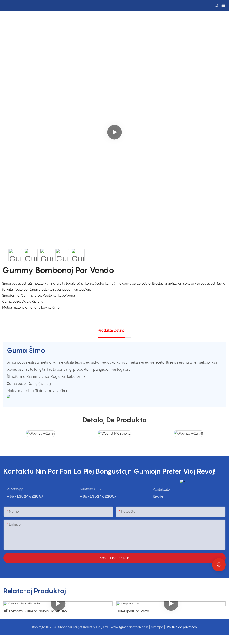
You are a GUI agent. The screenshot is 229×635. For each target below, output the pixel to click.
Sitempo (157, 627)
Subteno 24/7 (90, 489)
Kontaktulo (161, 489)
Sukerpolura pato (132, 611)
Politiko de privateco (181, 627)
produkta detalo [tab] (111, 330)
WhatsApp (15, 489)
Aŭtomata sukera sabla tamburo (35, 611)
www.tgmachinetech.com (130, 627)
